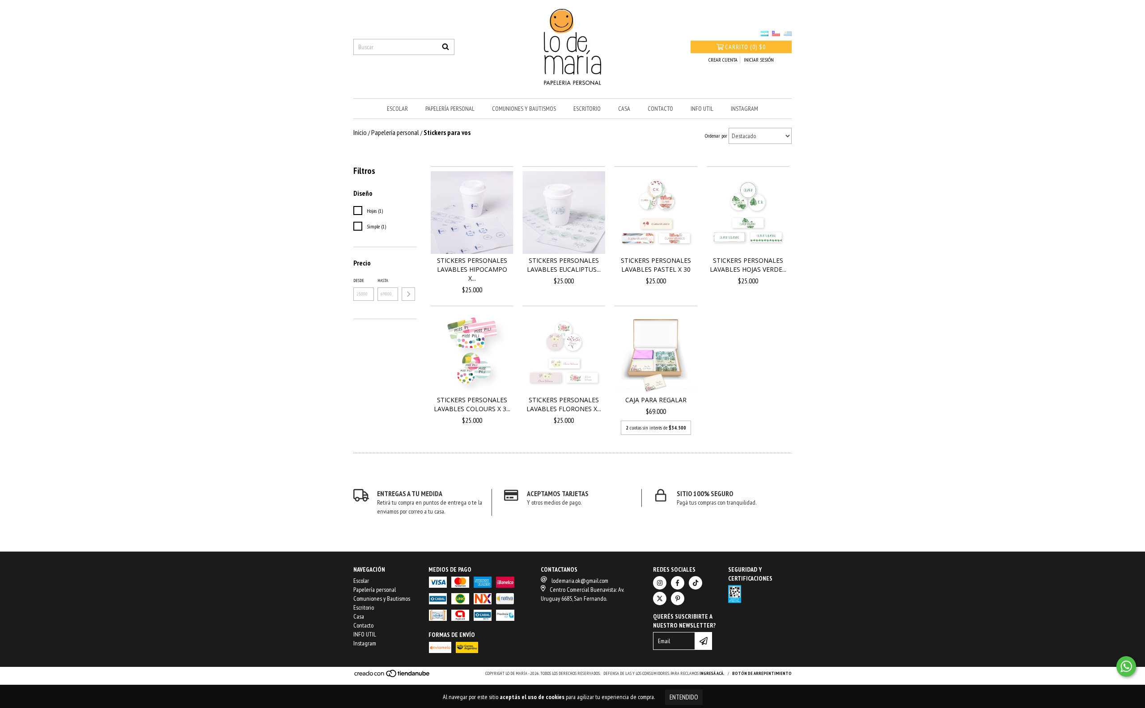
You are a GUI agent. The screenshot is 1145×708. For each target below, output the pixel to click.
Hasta (382, 280)
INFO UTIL (702, 109)
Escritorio (587, 109)
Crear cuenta (723, 59)
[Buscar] (445, 47)
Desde (358, 280)
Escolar (397, 109)
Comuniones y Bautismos (524, 109)
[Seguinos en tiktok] (695, 583)
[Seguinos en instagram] (659, 583)
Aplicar (408, 294)
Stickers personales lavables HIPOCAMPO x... (472, 269)
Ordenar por (716, 135)
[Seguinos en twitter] (659, 598)
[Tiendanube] (392, 676)
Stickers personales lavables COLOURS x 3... (472, 404)
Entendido (684, 697)
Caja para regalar (656, 400)
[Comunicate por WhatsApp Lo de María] (1126, 666)
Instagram (744, 109)
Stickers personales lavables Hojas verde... (748, 265)
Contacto (660, 109)
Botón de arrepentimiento (762, 673)
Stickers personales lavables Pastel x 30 (656, 265)
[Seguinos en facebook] (677, 583)
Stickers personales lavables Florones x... (563, 404)
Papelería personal (450, 109)
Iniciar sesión (759, 59)
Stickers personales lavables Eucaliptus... (564, 265)
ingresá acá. (712, 673)
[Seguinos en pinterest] (677, 598)
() (745, 47)
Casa (624, 109)
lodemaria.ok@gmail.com (579, 581)
